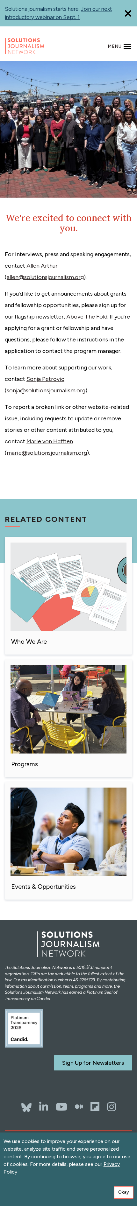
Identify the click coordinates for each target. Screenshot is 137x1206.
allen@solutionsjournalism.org (45, 277)
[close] (128, 13)
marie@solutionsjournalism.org (47, 452)
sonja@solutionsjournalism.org (46, 390)
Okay (123, 1192)
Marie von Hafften (49, 441)
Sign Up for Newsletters (93, 1062)
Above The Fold (86, 316)
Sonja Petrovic (45, 378)
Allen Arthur (42, 265)
